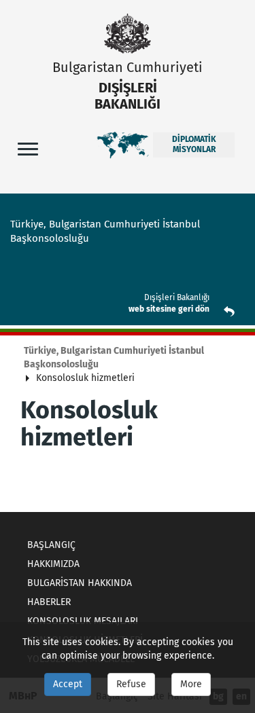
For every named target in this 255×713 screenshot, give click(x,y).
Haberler (49, 602)
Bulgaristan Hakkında (79, 583)
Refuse (131, 684)
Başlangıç (51, 545)
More (191, 684)
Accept (67, 684)
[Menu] (28, 148)
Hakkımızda (53, 564)
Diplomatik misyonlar (194, 144)
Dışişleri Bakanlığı (176, 297)
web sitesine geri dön (169, 309)
